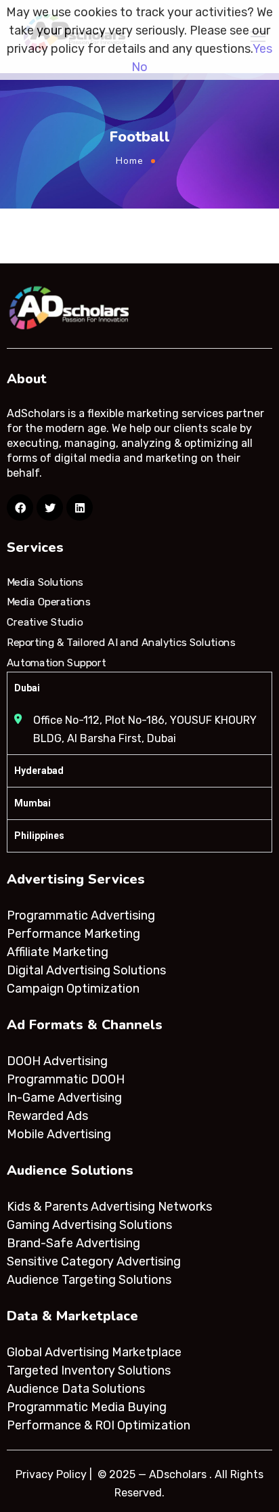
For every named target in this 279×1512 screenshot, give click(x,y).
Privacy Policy (51, 1474)
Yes (262, 48)
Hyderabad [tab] (39, 770)
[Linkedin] (79, 507)
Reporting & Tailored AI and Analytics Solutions (121, 642)
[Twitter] (50, 507)
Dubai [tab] (27, 688)
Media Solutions (45, 582)
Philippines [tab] (39, 835)
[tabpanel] (139, 729)
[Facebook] (20, 507)
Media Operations (49, 602)
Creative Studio (45, 622)
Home (130, 160)
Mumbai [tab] (32, 803)
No (139, 67)
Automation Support (56, 662)
